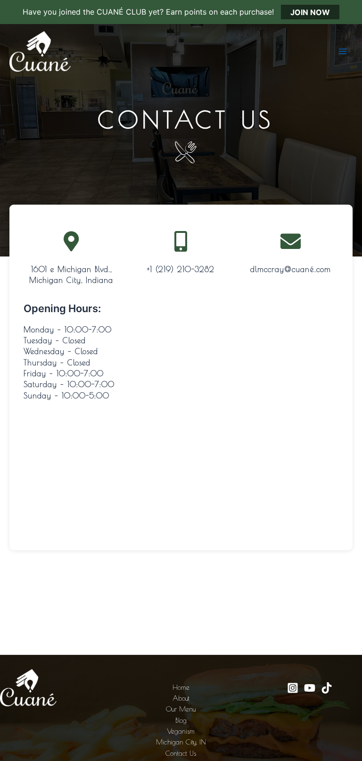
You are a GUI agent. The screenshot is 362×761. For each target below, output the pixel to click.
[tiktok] (326, 688)
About (181, 698)
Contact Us (180, 753)
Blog (181, 720)
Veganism (181, 731)
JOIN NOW (310, 12)
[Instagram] (292, 688)
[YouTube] (309, 688)
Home (181, 687)
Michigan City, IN (181, 742)
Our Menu (181, 709)
